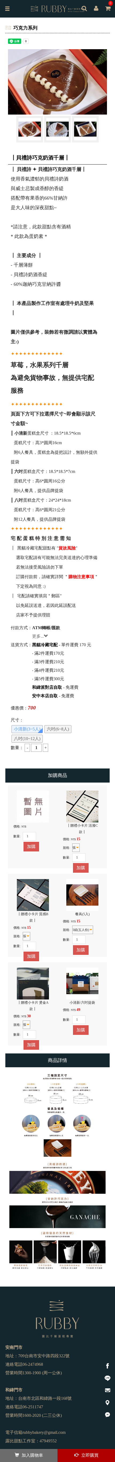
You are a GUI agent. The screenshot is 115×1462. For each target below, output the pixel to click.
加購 (31, 846)
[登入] (96, 9)
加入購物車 (32, 1455)
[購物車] (107, 12)
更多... (38, 636)
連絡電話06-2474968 (24, 1364)
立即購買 (89, 1455)
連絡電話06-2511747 (24, 1407)
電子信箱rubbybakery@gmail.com (35, 1432)
